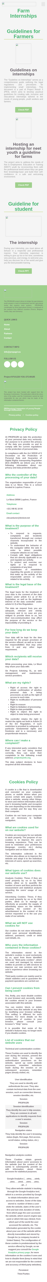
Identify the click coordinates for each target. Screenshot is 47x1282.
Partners (8, 333)
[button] (43, 4)
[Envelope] (21, 364)
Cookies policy (32, 415)
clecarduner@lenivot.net (18, 518)
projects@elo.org (22, 758)
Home (7, 325)
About (7, 329)
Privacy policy (15, 415)
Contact (8, 338)
